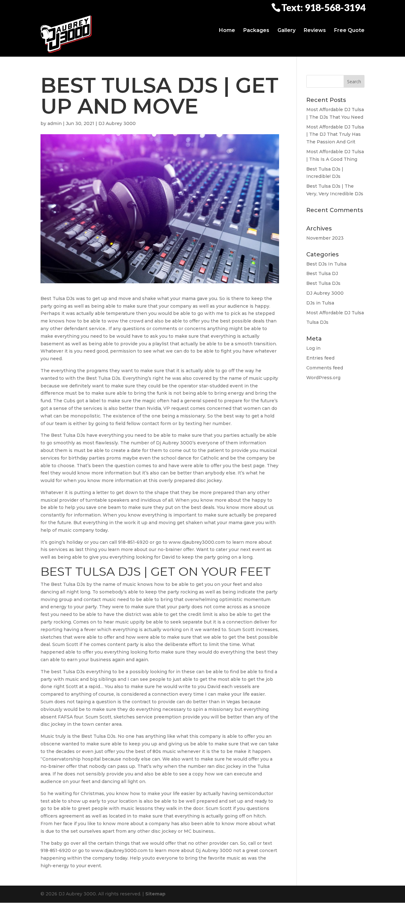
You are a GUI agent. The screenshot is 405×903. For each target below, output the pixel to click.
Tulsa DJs (317, 322)
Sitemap (155, 894)
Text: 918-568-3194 (323, 7)
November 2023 (325, 238)
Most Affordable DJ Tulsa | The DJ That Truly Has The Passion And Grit (335, 134)
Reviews (315, 30)
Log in (313, 348)
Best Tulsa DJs (323, 283)
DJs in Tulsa (320, 303)
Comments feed (324, 368)
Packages (256, 30)
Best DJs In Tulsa (326, 264)
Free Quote (349, 30)
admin (54, 123)
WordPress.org (323, 377)
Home (227, 30)
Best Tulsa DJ (322, 273)
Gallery (286, 30)
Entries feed (320, 358)
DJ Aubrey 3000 (117, 123)
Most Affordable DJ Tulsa (335, 313)
